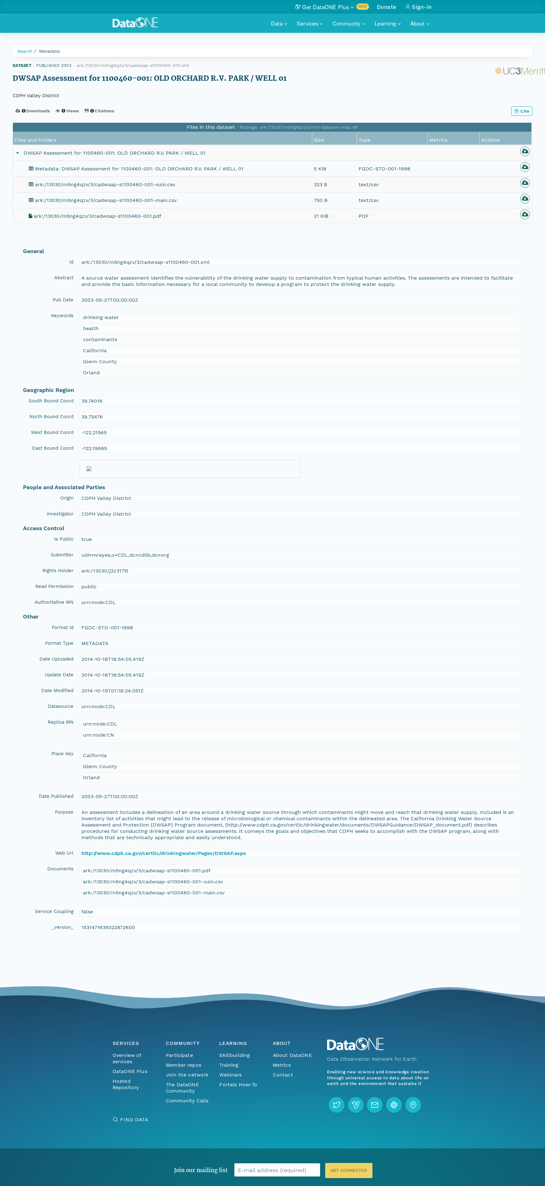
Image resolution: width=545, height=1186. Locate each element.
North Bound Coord (51, 416)
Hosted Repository (126, 1084)
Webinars (230, 1075)
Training (228, 1065)
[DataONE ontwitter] (336, 1105)
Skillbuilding (234, 1055)
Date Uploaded (56, 659)
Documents (60, 869)
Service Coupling (54, 911)
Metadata (49, 51)
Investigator (60, 514)
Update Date (59, 675)
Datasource (60, 706)
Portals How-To (238, 1085)
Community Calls (187, 1101)
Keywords (62, 315)
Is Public (63, 539)
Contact (283, 1075)
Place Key (62, 753)
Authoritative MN (54, 602)
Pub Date (63, 300)
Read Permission (54, 586)
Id (71, 262)
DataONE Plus (130, 1071)
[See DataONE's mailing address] (413, 1105)
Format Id (62, 627)
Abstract (63, 278)
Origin (66, 498)
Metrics (282, 1065)
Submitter (62, 555)
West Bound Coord (52, 432)
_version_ (62, 927)
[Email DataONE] (375, 1105)
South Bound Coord (51, 401)
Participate (179, 1055)
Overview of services (127, 1058)
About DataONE (292, 1055)
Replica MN (60, 722)
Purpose (64, 812)
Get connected (349, 1170)
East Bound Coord (52, 448)
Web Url (64, 853)
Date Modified (57, 690)
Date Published (56, 796)
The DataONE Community (182, 1088)
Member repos (183, 1065)
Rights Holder (57, 570)
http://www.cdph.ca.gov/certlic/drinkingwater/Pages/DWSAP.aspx (163, 853)
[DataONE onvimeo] (356, 1105)
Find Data (134, 1120)
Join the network (187, 1075)
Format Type (59, 643)
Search (24, 51)
